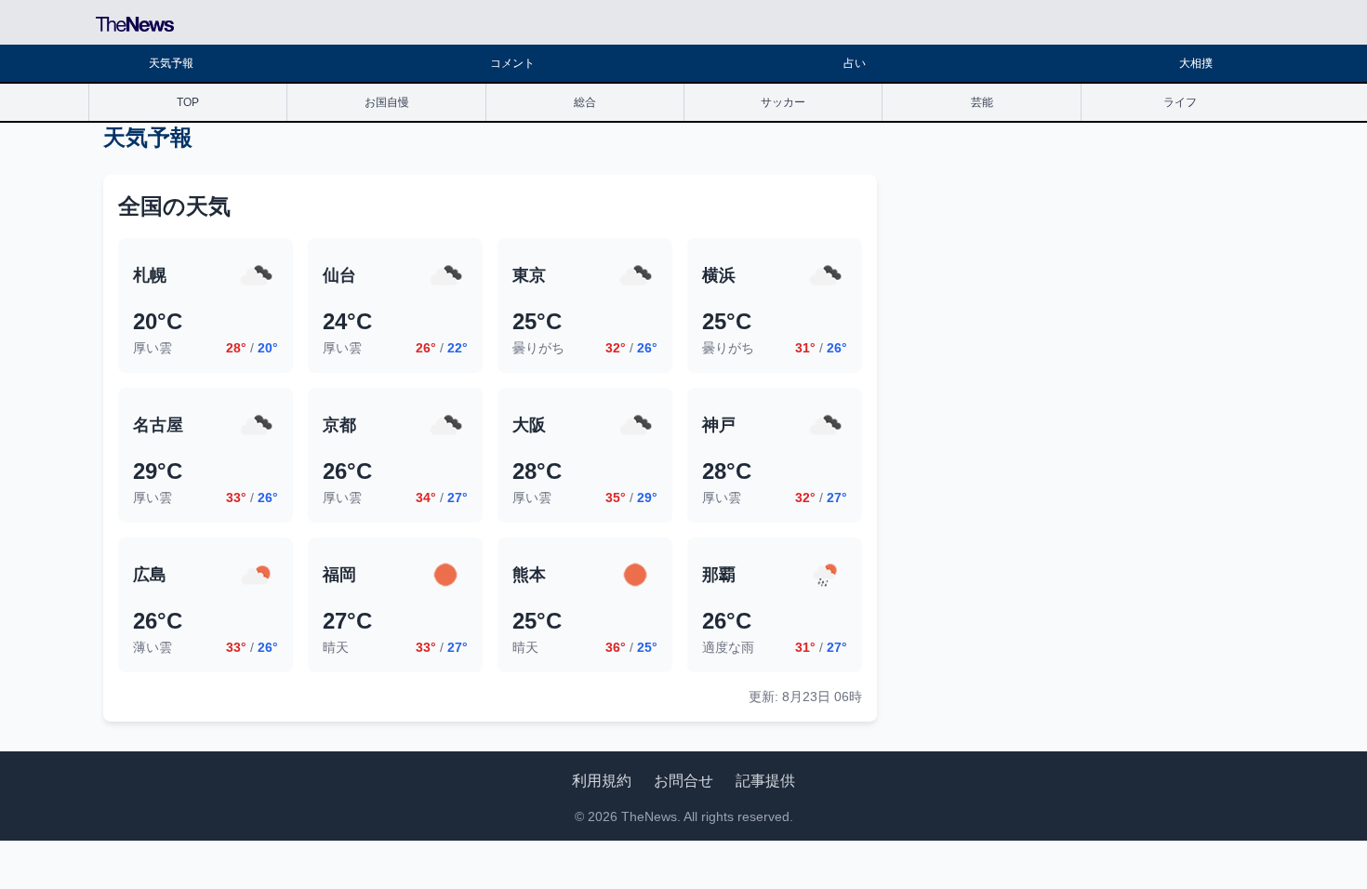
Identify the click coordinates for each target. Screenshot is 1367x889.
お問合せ (683, 781)
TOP (188, 102)
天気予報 (171, 63)
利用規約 (601, 781)
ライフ (1180, 102)
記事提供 (765, 781)
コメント (512, 63)
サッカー (783, 102)
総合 (585, 102)
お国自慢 (387, 102)
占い (854, 63)
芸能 (982, 102)
